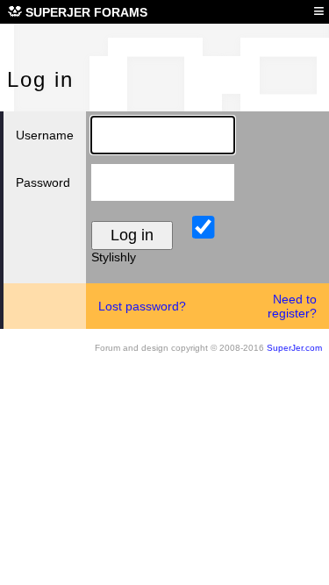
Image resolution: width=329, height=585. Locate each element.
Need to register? (292, 306)
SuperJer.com (294, 348)
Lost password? (142, 306)
